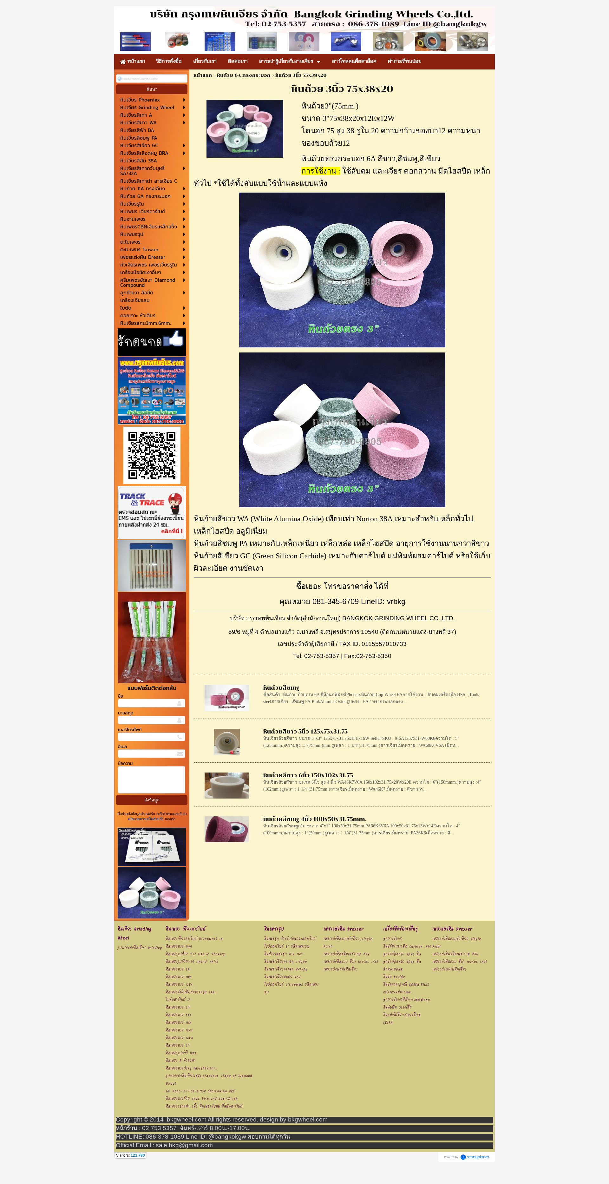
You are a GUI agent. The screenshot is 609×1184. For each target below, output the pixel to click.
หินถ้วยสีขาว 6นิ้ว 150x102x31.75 (308, 775)
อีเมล (122, 746)
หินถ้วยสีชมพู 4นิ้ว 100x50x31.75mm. (315, 819)
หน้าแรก (202, 75)
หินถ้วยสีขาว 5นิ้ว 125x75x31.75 (305, 731)
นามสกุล (125, 713)
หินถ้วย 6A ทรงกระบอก (243, 75)
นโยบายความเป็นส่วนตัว (146, 818)
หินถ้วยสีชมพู (281, 688)
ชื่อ (120, 696)
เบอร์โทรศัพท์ (129, 730)
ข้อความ (125, 763)
